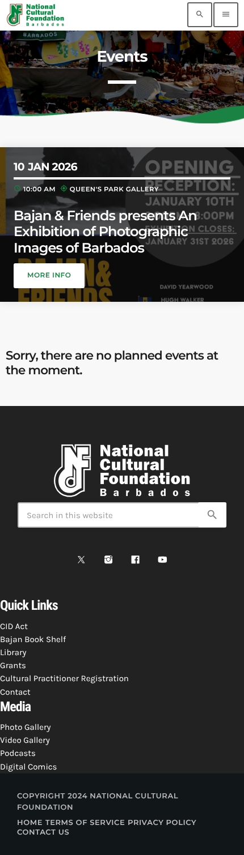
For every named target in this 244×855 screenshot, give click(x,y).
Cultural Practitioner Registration (64, 678)
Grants (13, 665)
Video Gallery (25, 740)
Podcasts (18, 753)
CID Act (14, 626)
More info (49, 275)
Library (13, 652)
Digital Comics (28, 767)
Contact (15, 692)
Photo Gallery (25, 727)
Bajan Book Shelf (33, 639)
